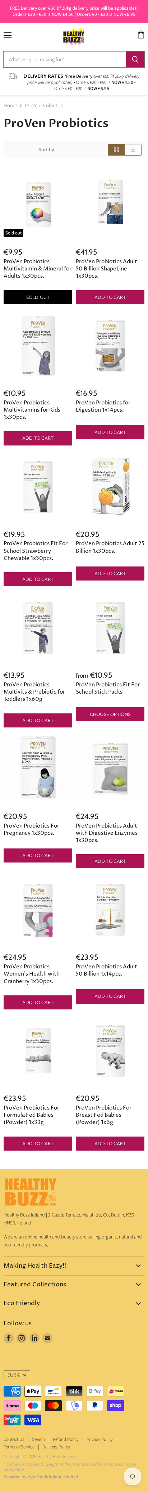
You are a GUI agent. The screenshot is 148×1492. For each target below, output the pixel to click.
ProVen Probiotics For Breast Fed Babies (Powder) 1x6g (103, 1115)
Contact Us (14, 1439)
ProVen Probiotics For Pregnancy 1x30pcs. (31, 829)
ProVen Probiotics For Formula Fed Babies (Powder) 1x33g (31, 1115)
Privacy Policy (100, 1439)
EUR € (14, 1375)
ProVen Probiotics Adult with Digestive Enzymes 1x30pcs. (107, 833)
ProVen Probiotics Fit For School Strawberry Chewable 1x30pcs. (36, 551)
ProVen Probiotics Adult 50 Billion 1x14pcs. (106, 970)
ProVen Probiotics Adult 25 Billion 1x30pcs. (110, 547)
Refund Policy (66, 1439)
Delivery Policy (56, 1447)
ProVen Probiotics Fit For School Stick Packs (108, 688)
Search (38, 1439)
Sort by (46, 150)
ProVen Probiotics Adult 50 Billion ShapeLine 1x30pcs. (106, 269)
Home (10, 106)
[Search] (135, 59)
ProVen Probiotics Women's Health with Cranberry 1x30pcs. (32, 974)
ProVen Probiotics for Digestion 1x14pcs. (103, 406)
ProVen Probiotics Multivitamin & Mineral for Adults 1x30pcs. (37, 269)
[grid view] (116, 150)
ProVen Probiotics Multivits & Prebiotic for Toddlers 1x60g (34, 692)
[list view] (133, 150)
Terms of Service (19, 1447)
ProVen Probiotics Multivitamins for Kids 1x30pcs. (32, 410)
